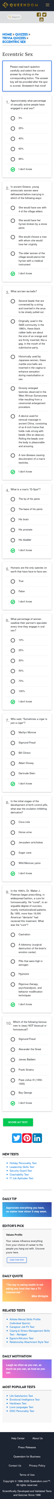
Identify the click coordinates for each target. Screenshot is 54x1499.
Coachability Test (19, 1174)
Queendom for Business (27, 1456)
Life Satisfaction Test (21, 1396)
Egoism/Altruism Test (21, 1338)
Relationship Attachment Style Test (29, 1342)
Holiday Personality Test (23, 1163)
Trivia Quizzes (14, 38)
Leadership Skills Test (22, 1167)
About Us (37, 1438)
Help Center (18, 1438)
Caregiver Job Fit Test (22, 1327)
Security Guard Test (21, 1170)
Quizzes (21, 34)
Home (7, 34)
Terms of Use (27, 1474)
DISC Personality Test (22, 1411)
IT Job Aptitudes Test (21, 1178)
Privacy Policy (37, 1465)
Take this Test (17, 1260)
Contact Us (15, 1465)
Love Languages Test (21, 1407)
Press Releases (27, 1447)
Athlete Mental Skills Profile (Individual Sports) (25, 1321)
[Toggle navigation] (48, 5)
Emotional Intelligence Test (25, 1399)
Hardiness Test (18, 1403)
